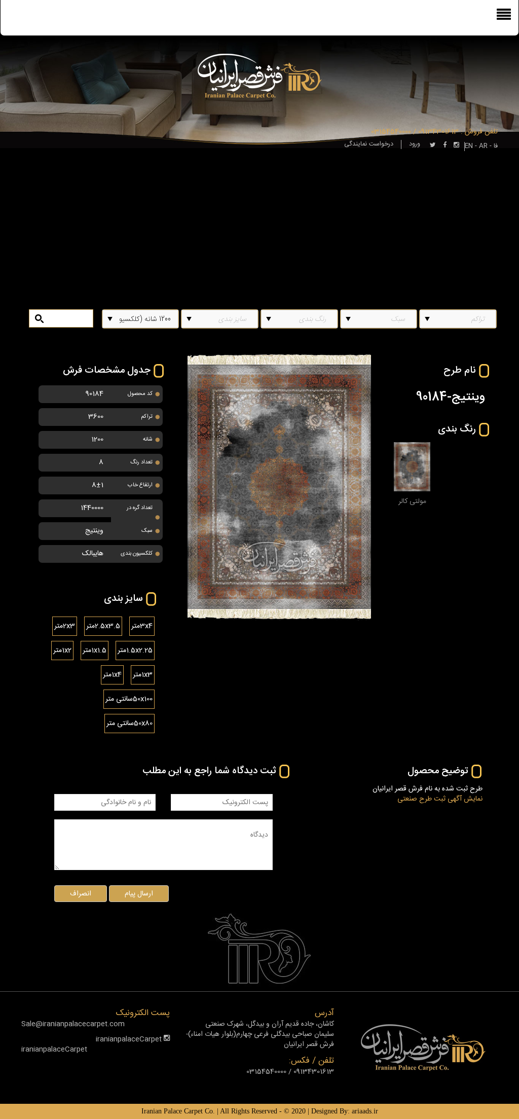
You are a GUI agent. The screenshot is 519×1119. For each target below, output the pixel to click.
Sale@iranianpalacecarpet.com (73, 1024)
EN (469, 146)
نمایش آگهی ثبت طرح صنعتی (440, 799)
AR (483, 146)
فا (496, 146)
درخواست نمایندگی (368, 144)
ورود (414, 144)
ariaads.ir (365, 1111)
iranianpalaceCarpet (130, 1039)
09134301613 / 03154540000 (415, 132)
